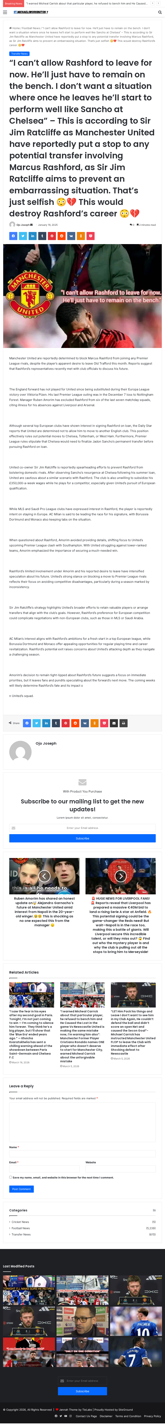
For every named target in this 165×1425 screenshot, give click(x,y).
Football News (31, 28)
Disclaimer (106, 1416)
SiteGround (126, 1409)
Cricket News (20, 1222)
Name (14, 1147)
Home (16, 28)
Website (91, 1162)
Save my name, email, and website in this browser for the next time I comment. (63, 1177)
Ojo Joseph (23, 224)
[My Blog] (32, 12)
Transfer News (19, 53)
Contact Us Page (86, 1416)
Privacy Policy (152, 1416)
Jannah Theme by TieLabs (75, 1409)
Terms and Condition (128, 1416)
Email (14, 1162)
